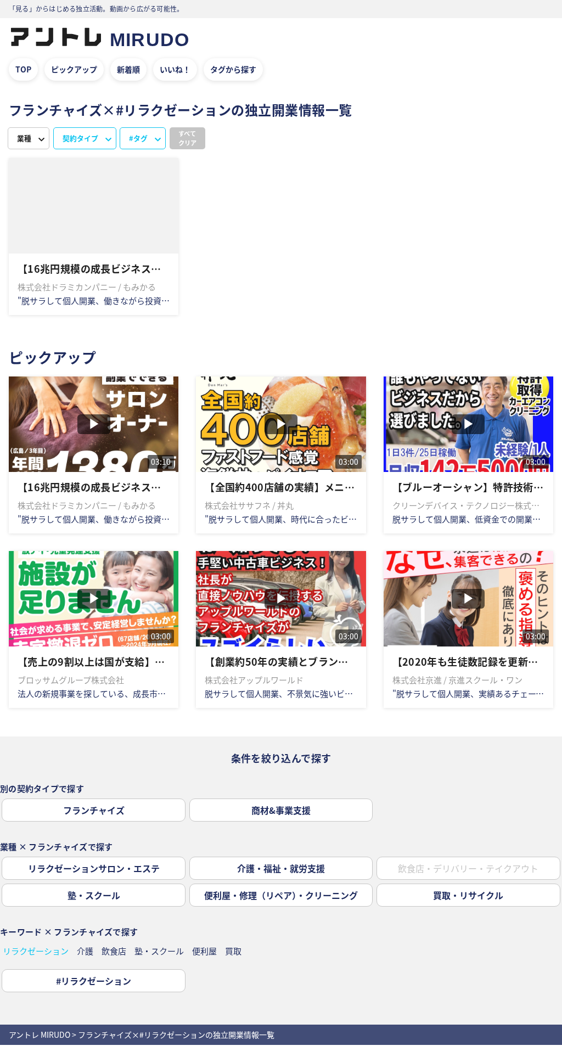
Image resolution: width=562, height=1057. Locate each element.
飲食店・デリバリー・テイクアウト (468, 868)
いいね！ (175, 69)
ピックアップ (74, 69)
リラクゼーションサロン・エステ (94, 868)
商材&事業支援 (281, 810)
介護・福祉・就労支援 (281, 868)
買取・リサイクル (468, 895)
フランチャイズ (94, 810)
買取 (233, 951)
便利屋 (204, 951)
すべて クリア (187, 138)
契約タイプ (80, 138)
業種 (24, 138)
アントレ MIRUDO (39, 1034)
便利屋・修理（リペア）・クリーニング (281, 895)
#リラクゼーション (93, 980)
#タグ (138, 138)
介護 (85, 951)
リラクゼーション (36, 951)
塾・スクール (94, 895)
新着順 (128, 69)
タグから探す (233, 69)
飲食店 (114, 951)
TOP (23, 69)
